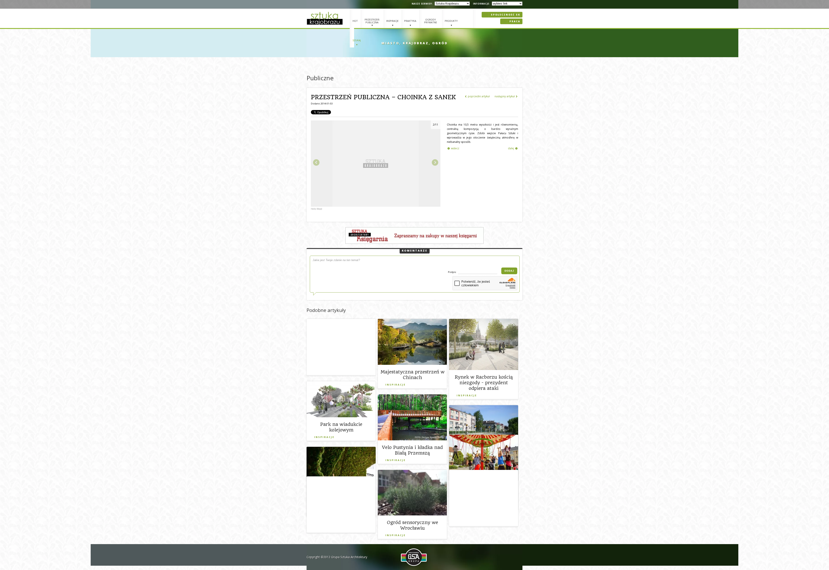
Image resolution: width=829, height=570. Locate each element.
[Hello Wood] (375, 206)
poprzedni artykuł (477, 96)
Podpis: (452, 272)
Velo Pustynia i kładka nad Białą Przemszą (412, 450)
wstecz (453, 148)
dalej (512, 148)
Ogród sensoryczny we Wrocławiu (412, 525)
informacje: (481, 3)
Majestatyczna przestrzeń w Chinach (412, 374)
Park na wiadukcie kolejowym (341, 427)
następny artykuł (506, 96)
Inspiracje (395, 384)
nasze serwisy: (422, 3)
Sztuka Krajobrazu (325, 18)
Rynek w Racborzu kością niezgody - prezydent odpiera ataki (484, 382)
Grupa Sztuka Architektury (349, 557)
